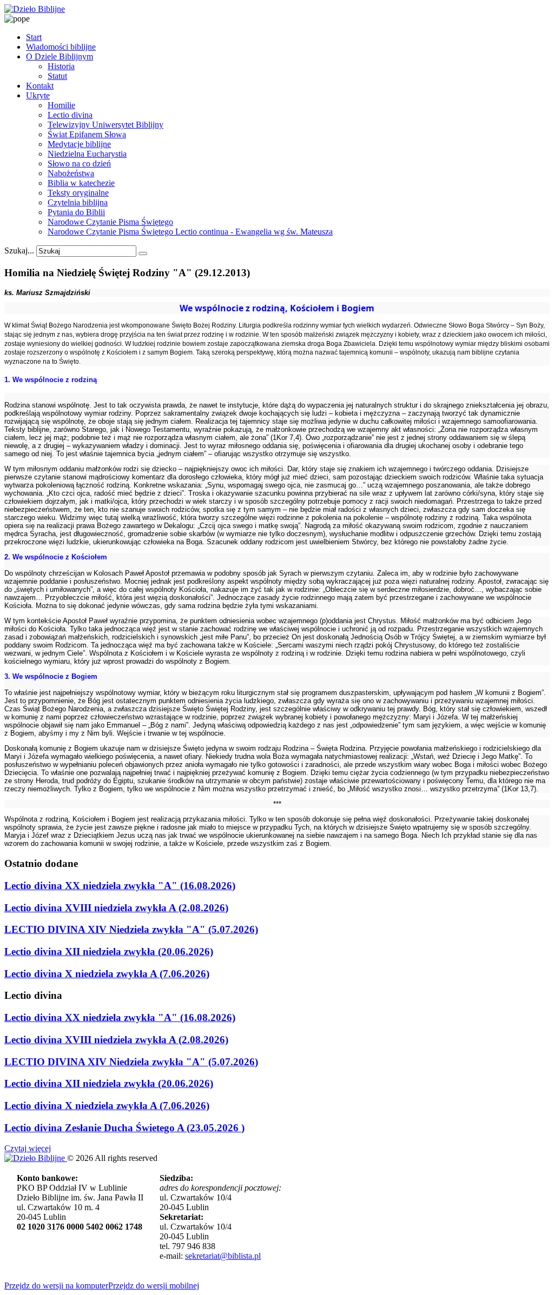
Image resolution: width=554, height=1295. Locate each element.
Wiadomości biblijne (61, 46)
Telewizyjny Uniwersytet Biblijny (105, 124)
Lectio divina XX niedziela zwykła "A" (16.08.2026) (119, 885)
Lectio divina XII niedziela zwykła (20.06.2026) (108, 951)
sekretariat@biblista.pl (223, 1255)
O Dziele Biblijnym (59, 56)
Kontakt (40, 85)
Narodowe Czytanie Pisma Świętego (110, 221)
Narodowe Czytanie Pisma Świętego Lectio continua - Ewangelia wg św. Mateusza (190, 231)
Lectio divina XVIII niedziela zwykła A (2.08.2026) (116, 907)
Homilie (61, 105)
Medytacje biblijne (79, 144)
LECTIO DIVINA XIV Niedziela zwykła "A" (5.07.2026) (131, 929)
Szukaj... (19, 250)
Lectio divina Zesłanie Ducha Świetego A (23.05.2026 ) (124, 1127)
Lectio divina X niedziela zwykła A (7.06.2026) (106, 973)
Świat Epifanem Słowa (87, 134)
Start (34, 37)
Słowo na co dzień (79, 163)
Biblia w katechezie (81, 183)
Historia (61, 66)
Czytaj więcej (27, 1148)
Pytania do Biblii (76, 212)
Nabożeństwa (71, 173)
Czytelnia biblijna (78, 202)
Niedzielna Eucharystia (87, 153)
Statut (57, 76)
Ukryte (38, 95)
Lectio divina (70, 114)
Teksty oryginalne (78, 192)
